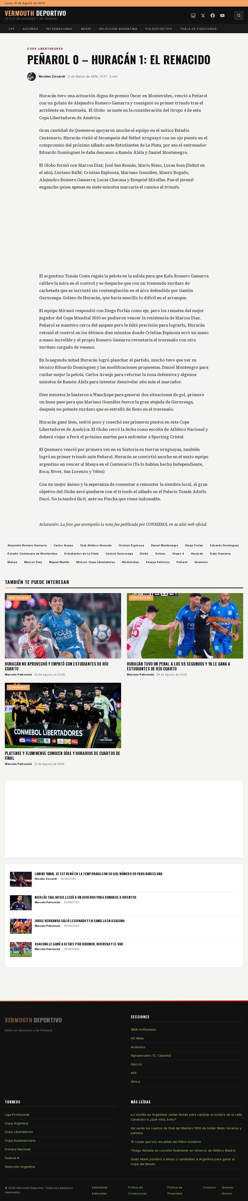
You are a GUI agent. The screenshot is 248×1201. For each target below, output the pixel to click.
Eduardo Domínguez (224, 545)
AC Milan (137, 1038)
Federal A (12, 1158)
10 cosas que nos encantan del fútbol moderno (166, 1142)
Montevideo (130, 562)
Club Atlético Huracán (96, 545)
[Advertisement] (124, 232)
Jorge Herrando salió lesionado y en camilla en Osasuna (79, 920)
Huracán (197, 553)
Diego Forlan (194, 545)
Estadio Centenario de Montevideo (32, 553)
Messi (86, 29)
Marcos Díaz (33, 562)
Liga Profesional (17, 1114)
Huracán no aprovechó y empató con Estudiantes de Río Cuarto (56, 666)
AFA (134, 1073)
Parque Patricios (158, 562)
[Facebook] (212, 15)
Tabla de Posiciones (198, 29)
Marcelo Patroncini (18, 674)
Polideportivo (158, 29)
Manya (12, 562)
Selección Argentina (118, 29)
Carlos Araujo (63, 545)
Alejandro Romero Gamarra (27, 545)
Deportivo (35, 12)
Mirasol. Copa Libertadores (95, 562)
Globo (144, 553)
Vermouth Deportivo (30, 1188)
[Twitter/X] (203, 15)
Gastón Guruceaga (119, 553)
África (135, 1081)
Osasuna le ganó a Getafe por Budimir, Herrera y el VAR (79, 944)
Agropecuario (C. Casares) (151, 1055)
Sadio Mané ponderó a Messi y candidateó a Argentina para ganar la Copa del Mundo (183, 1161)
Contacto (209, 1187)
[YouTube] (222, 15)
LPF (12, 29)
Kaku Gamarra (220, 553)
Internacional (59, 29)
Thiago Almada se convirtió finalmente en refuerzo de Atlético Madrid (183, 1150)
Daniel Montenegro (164, 545)
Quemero (201, 562)
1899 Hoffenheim (143, 1029)
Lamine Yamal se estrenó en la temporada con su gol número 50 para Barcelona (98, 873)
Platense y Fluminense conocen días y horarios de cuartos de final (62, 755)
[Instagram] (193, 15)
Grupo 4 (178, 553)
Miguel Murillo (59, 562)
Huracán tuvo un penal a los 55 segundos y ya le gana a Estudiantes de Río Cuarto (178, 666)
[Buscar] (238, 15)
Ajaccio (136, 1064)
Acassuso (138, 1047)
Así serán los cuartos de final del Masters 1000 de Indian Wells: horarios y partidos (186, 1130)
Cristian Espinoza (131, 545)
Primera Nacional (18, 1149)
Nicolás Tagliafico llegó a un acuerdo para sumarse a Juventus (85, 897)
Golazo (160, 553)
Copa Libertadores (45, 48)
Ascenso (30, 29)
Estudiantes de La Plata (81, 553)
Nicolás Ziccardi (52, 76)
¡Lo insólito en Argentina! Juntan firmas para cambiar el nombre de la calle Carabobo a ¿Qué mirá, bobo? (186, 1117)
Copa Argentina (16, 1123)
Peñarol (182, 562)
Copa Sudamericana (20, 1140)
